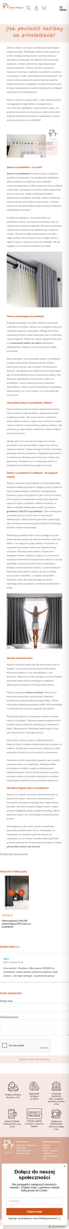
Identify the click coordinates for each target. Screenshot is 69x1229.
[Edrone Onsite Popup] (34, 614)
